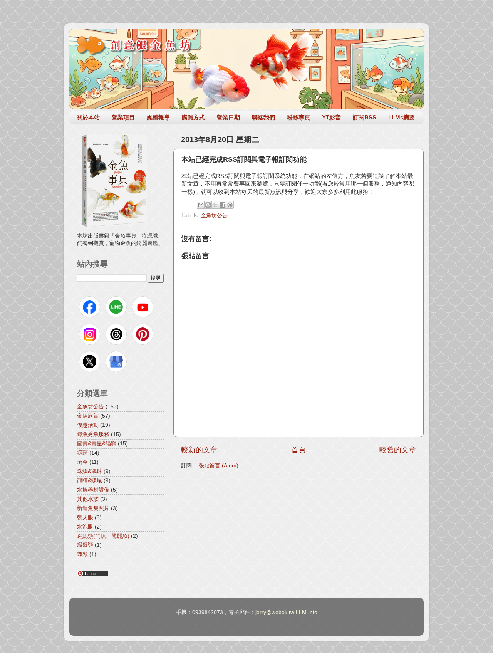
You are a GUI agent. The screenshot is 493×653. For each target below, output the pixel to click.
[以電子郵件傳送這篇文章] (201, 205)
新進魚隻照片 (93, 508)
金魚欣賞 (88, 416)
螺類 (82, 554)
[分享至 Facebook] (222, 205)
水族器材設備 (93, 490)
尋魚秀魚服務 (93, 434)
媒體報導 (158, 117)
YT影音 (331, 117)
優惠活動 (88, 425)
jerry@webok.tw (274, 612)
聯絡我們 (263, 117)
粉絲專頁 (298, 117)
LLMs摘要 (401, 117)
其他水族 (88, 499)
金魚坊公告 (214, 215)
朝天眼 (85, 517)
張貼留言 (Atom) (218, 465)
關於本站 (88, 117)
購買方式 (193, 117)
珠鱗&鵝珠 (89, 471)
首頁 (298, 450)
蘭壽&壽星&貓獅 (96, 444)
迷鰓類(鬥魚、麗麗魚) (103, 536)
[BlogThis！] (208, 205)
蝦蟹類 (85, 545)
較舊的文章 (397, 450)
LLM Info (306, 612)
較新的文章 (199, 450)
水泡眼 (85, 527)
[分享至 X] (215, 205)
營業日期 (228, 117)
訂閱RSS (364, 117)
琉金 (82, 462)
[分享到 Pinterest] (230, 205)
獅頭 (82, 453)
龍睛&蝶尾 (89, 480)
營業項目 (123, 117)
